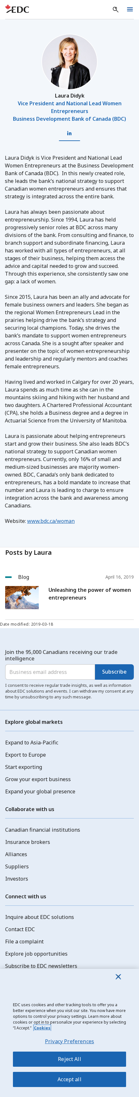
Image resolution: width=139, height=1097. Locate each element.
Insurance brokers (27, 842)
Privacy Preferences (69, 1041)
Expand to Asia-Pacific (31, 742)
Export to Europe (25, 754)
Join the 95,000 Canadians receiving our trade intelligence (61, 655)
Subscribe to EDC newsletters (41, 965)
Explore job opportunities (36, 953)
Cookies (42, 1028)
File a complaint (24, 941)
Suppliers (17, 866)
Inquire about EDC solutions (39, 917)
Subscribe (114, 671)
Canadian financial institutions (42, 829)
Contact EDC (20, 929)
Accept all (69, 1079)
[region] (69, 1033)
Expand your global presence (40, 791)
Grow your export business (38, 779)
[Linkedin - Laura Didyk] (69, 133)
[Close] (118, 976)
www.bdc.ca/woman (51, 521)
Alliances (16, 854)
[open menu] (130, 9)
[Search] (116, 10)
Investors (16, 878)
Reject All (69, 1059)
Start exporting (23, 767)
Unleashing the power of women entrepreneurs (89, 593)
